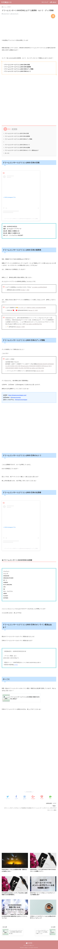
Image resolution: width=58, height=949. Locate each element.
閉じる (14, 129)
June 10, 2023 (40, 370)
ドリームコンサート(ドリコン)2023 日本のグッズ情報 (18, 139)
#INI (19, 366)
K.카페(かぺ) (6, 2)
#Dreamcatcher (25, 366)
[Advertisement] (29, 28)
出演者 (29, 808)
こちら (16, 664)
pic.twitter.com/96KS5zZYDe (34, 324)
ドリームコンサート (38, 808)
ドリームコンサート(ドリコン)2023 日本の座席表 (17, 136)
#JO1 (16, 366)
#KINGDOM (32, 366)
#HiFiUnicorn (44, 366)
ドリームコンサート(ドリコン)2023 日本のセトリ (17, 144)
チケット (7, 808)
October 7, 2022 (25, 290)
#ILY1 (50, 366)
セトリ (18, 808)
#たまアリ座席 (26, 307)
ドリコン (47, 808)
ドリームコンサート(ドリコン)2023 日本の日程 (17, 133)
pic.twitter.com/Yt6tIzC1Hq (37, 368)
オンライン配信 (52, 810)
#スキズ (20, 307)
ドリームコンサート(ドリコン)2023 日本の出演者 (17, 147)
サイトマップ (45, 2)
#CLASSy (21, 368)
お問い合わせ (53, 2)
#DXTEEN (26, 368)
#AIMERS (38, 366)
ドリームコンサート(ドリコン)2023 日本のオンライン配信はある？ (22, 150)
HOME (30, 943)
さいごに (7, 153)
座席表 (24, 808)
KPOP (54, 803)
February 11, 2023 (33, 310)
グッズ (13, 808)
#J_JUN (7, 366)
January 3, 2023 (20, 326)
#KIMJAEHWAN (9, 368)
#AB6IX (16, 368)
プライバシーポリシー (28, 945)
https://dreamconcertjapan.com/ (17, 395)
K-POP (53, 808)
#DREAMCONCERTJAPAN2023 (45, 364)
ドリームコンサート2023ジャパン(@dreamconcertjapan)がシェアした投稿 (21, 218)
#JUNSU (12, 366)
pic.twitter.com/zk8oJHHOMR (38, 307)
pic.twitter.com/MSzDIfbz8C (39, 287)
